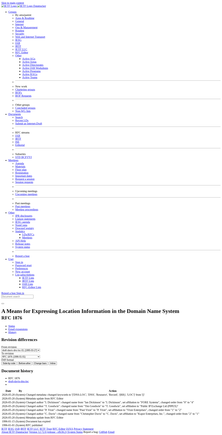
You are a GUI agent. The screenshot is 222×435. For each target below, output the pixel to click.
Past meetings (22, 206)
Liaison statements (25, 218)
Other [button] (11, 212)
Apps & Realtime (24, 18)
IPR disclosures (23, 215)
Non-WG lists (23, 111)
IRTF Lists (28, 280)
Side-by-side (9, 363)
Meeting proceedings (26, 209)
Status (11, 326)
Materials (20, 166)
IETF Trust (46, 428)
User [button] (11, 259)
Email (111, 431)
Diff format (7, 359)
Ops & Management (26, 27)
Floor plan (21, 169)
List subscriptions (24, 274)
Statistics (20, 231)
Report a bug (22, 256)
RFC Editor (21, 52)
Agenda (19, 163)
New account (22, 271)
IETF (4, 428)
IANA (69, 428)
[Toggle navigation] (2, 303)
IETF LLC (21, 49)
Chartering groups (25, 89)
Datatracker (39, 6)
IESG (18, 39)
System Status (75, 431)
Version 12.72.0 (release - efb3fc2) (48, 431)
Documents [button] (14, 114)
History (12, 332)
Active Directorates (32, 64)
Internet (19, 24)
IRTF (18, 46)
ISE (17, 141)
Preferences (21, 268)
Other (18, 55)
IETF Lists (28, 277)
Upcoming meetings (26, 194)
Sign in (19, 262)
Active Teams (29, 77)
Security (19, 33)
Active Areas (29, 61)
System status (22, 247)
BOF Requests (23, 95)
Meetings (27, 237)
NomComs (21, 225)
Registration (21, 172)
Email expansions (18, 329)
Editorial (20, 145)
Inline (53, 363)
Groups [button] (12, 11)
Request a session (25, 179)
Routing (19, 30)
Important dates (23, 175)
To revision (7, 353)
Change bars (40, 363)
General (19, 21)
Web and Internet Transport (30, 36)
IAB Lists (27, 284)
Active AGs (28, 58)
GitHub (103, 431)
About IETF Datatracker (14, 431)
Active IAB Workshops (35, 68)
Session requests (24, 182)
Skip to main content (12, 2)
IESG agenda (22, 222)
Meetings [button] (13, 160)
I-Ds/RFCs (28, 234)
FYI (29, 157)
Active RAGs (29, 74)
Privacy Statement (83, 428)
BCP (24, 157)
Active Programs (31, 71)
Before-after (25, 363)
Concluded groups (25, 107)
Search (19, 117)
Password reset (23, 265)
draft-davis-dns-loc (18, 381)
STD (18, 157)
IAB (17, 43)
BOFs (18, 92)
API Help (20, 240)
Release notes (22, 243)
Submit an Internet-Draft (28, 123)
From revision (9, 347)
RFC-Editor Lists (31, 287)
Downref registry (24, 228)
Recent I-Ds (21, 120)
